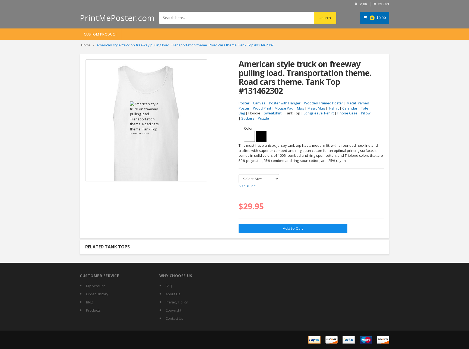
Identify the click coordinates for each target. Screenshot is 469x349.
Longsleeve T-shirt (319, 113)
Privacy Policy (177, 302)
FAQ (169, 285)
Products (93, 310)
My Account (95, 285)
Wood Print (262, 108)
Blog (89, 302)
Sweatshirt (272, 113)
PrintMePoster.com (117, 17)
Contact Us (174, 318)
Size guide (247, 185)
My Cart (383, 4)
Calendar (349, 108)
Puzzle (263, 118)
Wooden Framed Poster (323, 103)
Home (86, 45)
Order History (97, 294)
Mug (300, 108)
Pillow (365, 113)
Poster (244, 103)
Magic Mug (316, 108)
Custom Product (100, 34)
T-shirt (333, 108)
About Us (173, 294)
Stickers (247, 118)
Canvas (259, 103)
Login (363, 4)
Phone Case (347, 113)
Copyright (173, 310)
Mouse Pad (284, 108)
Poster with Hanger (284, 103)
